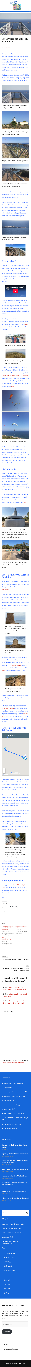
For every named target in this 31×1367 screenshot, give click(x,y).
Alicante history (9, 1087)
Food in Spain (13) (7, 1237)
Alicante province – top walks (13, 1096)
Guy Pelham (7, 48)
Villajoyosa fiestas (9, 1128)
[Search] (27, 10)
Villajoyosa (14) (9, 1257)
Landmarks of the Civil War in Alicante (14, 1176)
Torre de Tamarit (16, 665)
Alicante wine (8, 1100)
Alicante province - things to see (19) (13, 1224)
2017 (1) (6, 1293)
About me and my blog (11, 1349)
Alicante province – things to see (14, 1092)
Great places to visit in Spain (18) (12, 1233)
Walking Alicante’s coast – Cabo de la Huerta (8, 938)
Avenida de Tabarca (8, 708)
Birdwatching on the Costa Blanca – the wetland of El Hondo (15, 1161)
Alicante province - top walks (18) (12, 1228)
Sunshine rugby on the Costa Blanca (14, 1191)
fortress (4, 670)
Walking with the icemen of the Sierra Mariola (14, 1146)
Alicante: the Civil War (11, 1105)
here (15, 70)
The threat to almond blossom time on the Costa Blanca (14, 1184)
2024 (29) (7, 1289)
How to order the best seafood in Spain (15, 1169)
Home (6, 1345)
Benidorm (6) (8, 1266)
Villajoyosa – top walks (11, 1124)
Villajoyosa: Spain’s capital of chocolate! (15, 1198)
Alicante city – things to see (12, 1083)
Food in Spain (8, 1109)
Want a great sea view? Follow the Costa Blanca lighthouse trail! (7, 927)
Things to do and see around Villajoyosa (16, 1118)
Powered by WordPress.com (15, 1363)
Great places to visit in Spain (13, 1113)
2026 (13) (7, 1280)
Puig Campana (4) (9, 1270)
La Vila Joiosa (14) (9, 1253)
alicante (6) (7, 1262)
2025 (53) (7, 1284)
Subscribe (7, 1332)
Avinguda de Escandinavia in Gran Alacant (15, 375)
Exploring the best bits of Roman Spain (15, 1154)
